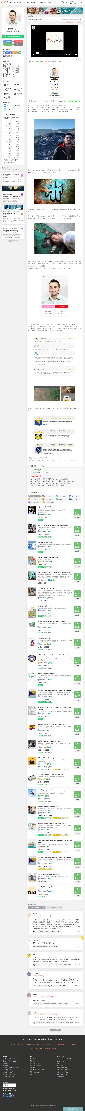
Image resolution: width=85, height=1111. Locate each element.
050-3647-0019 (10, 1090)
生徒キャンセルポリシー (10, 1067)
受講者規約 (6, 1065)
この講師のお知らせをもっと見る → (72, 22)
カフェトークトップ (9, 1058)
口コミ (19, 44)
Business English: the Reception (48, 806)
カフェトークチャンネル (64, 1058)
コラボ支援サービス (62, 1067)
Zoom (8, 105)
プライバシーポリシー (63, 1072)
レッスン (26, 2)
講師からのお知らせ (36, 1065)
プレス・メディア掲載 (35, 1048)
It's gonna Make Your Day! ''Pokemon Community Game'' (10, 215)
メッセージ (8, 41)
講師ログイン (34, 1061)
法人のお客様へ (7, 1069)
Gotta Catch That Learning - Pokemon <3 (51, 621)
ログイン (65, 2)
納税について (34, 1074)
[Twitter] (7, 1095)
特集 (49, 2)
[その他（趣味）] (22, 214)
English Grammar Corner (46, 673)
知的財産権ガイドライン (37, 1069)
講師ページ (33, 1058)
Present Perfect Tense (45, 542)
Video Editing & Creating (46, 758)
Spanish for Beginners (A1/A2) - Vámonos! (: (52, 724)
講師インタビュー (35, 1063)
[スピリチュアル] (22, 175)
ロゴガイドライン (50, 1048)
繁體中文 (79, 59)
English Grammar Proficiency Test (49, 741)
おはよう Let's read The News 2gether (50, 774)
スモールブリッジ (62, 1074)
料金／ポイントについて (10, 1061)
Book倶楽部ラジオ (8, 1076)
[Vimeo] (10, 1095)
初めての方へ (18, 2)
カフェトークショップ (63, 1063)
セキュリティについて (63, 1069)
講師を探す (34, 2)
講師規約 (32, 1067)
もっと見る (59, 928)
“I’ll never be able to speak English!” (49, 874)
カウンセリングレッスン (46, 588)
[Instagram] (12, 1095)
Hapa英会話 (60, 1076)
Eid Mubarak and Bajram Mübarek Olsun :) (10, 176)
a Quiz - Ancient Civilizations (47, 507)
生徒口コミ (42, 2)
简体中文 (75, 59)
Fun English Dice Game (45, 606)
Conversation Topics (44, 638)
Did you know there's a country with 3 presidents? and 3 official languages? (11, 230)
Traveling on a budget (45, 790)
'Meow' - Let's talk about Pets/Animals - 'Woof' (53, 525)
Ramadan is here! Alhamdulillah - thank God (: (11, 195)
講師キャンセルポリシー (37, 1072)
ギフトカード (60, 1065)
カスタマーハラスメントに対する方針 (53, 1044)
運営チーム (21, 1044)
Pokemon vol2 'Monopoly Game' (48, 557)
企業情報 (12, 1044)
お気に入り (19, 41)
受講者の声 (6, 1063)
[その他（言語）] (22, 229)
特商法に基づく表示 (33, 1044)
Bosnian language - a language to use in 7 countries (54, 690)
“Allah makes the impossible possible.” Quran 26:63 (54, 572)
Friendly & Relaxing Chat (46, 887)
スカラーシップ (7, 1072)
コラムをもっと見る (13, 241)
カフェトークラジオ (9, 1074)
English (71, 59)
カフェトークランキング (64, 1061)
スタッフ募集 (71, 1044)
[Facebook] (4, 1095)
